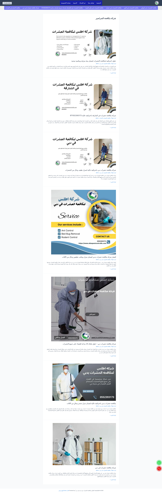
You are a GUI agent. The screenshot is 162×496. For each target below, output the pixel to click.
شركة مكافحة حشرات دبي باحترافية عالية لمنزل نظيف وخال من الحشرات (90, 170)
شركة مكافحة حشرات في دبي (31, 8)
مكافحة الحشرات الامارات (104, 118)
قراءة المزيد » (113, 72)
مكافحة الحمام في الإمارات (12, 8)
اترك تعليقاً (114, 63)
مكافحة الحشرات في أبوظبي (149, 8)
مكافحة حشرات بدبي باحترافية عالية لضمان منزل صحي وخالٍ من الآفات (91, 403)
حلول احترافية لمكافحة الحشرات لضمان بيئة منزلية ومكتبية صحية (93, 61)
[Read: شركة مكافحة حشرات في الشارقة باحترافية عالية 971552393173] (83, 96)
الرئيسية (99, 3)
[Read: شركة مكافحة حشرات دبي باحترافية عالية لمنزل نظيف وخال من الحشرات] (83, 151)
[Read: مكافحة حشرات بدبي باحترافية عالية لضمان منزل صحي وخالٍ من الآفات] (84, 382)
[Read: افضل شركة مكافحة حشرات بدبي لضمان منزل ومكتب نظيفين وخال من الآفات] (83, 222)
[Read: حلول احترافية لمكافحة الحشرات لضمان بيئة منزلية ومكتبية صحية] (83, 42)
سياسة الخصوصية (66, 3)
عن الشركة (83, 3)
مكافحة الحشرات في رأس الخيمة (94, 8)
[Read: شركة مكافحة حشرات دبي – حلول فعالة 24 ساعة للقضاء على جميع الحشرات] (83, 309)
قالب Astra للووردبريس (64, 490)
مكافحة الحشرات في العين (131, 8)
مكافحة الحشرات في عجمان (113, 8)
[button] (7, 3)
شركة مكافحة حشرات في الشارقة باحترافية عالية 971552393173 (93, 115)
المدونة (75, 3)
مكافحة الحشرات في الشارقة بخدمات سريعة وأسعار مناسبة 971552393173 (62, 8)
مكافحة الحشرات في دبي (105, 63)
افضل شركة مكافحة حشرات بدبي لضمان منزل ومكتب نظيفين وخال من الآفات (89, 257)
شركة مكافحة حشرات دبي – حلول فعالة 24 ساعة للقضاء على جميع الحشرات (89, 344)
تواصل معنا (91, 3)
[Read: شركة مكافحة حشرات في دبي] (84, 444)
